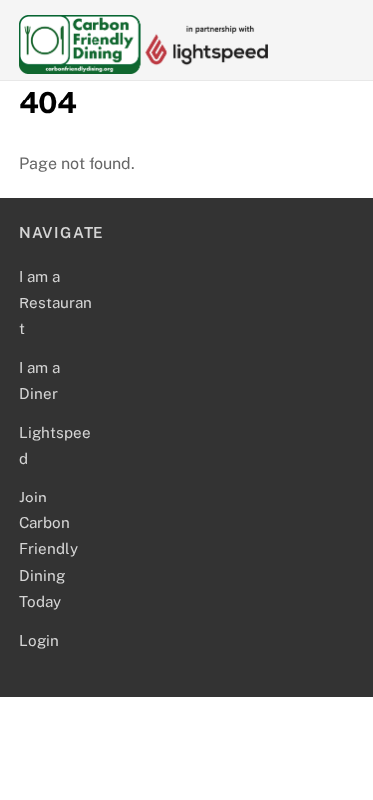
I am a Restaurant (55, 302)
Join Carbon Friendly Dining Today (48, 550)
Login (39, 640)
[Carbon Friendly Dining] (143, 65)
